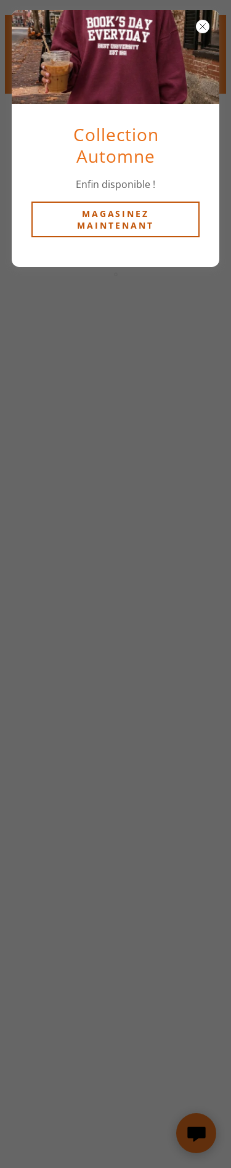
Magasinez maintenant (115, 219)
